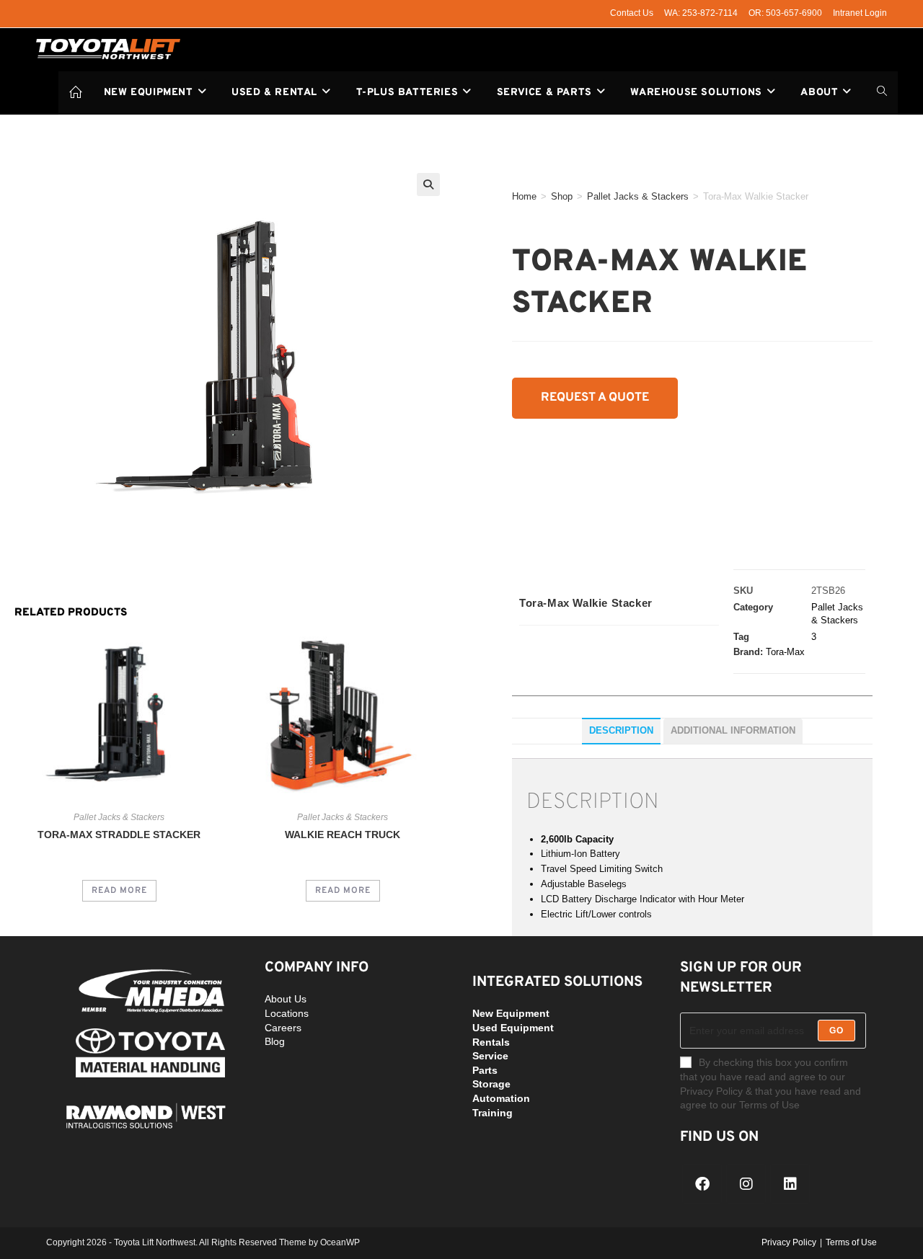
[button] (428, 184)
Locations (287, 1013)
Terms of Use (851, 1242)
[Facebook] (702, 1184)
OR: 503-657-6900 (785, 13)
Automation (501, 1098)
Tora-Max (785, 651)
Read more (119, 891)
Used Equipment (513, 1027)
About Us (285, 999)
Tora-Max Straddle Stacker (118, 834)
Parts (485, 1070)
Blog (275, 1041)
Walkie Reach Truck (342, 834)
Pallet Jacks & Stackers (638, 196)
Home (524, 196)
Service (490, 1056)
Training (492, 1112)
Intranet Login (860, 13)
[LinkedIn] (790, 1184)
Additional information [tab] (733, 731)
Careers (283, 1027)
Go (836, 1031)
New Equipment (510, 1013)
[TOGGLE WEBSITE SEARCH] (882, 93)
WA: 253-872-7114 (701, 13)
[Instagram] (746, 1184)
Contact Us (631, 13)
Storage (491, 1084)
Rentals (491, 1042)
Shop (562, 196)
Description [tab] (621, 731)
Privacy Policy (788, 1242)
